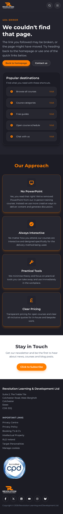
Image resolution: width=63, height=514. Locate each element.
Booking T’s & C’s (11, 431)
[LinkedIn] (21, 499)
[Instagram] (37, 499)
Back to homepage (16, 63)
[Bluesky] (45, 499)
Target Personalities (13, 443)
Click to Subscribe (31, 366)
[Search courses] (49, 5)
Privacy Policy (10, 426)
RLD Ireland (8, 439)
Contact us (41, 63)
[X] (13, 499)
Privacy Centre (10, 422)
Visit (51, 91)
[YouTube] (29, 499)
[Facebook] (5, 499)
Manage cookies (11, 448)
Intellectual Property (13, 435)
